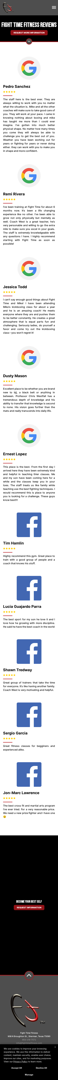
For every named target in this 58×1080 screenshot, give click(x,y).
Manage (29, 1074)
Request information (29, 907)
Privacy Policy (20, 1061)
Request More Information (29, 32)
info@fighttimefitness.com (29, 1043)
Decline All (41, 1068)
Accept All (16, 1068)
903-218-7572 (29, 1039)
